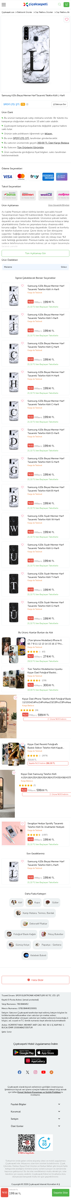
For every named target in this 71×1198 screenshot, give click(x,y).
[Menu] (4, 4)
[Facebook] (19, 1072)
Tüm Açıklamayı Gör (35, 253)
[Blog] (51, 1072)
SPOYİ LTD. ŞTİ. (11, 104)
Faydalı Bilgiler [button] (18, 1104)
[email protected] (30, 999)
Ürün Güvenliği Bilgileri (58, 205)
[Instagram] (35, 1072)
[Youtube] (43, 1072)
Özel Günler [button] (17, 1126)
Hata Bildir (37, 980)
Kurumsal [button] (16, 1111)
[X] (27, 1072)
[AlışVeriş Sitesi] (66, 4)
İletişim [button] (14, 1118)
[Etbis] (26, 1144)
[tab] (35, 1104)
